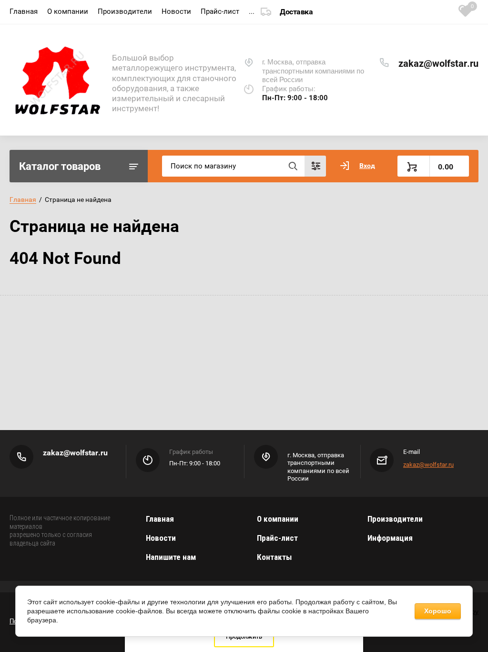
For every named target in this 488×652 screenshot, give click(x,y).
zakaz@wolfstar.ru (438, 63)
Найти (292, 166)
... (251, 11)
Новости (176, 11)
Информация (390, 538)
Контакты (274, 557)
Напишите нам (171, 557)
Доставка (296, 11)
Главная (24, 11)
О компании (67, 11)
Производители (125, 11)
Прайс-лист (220, 11)
